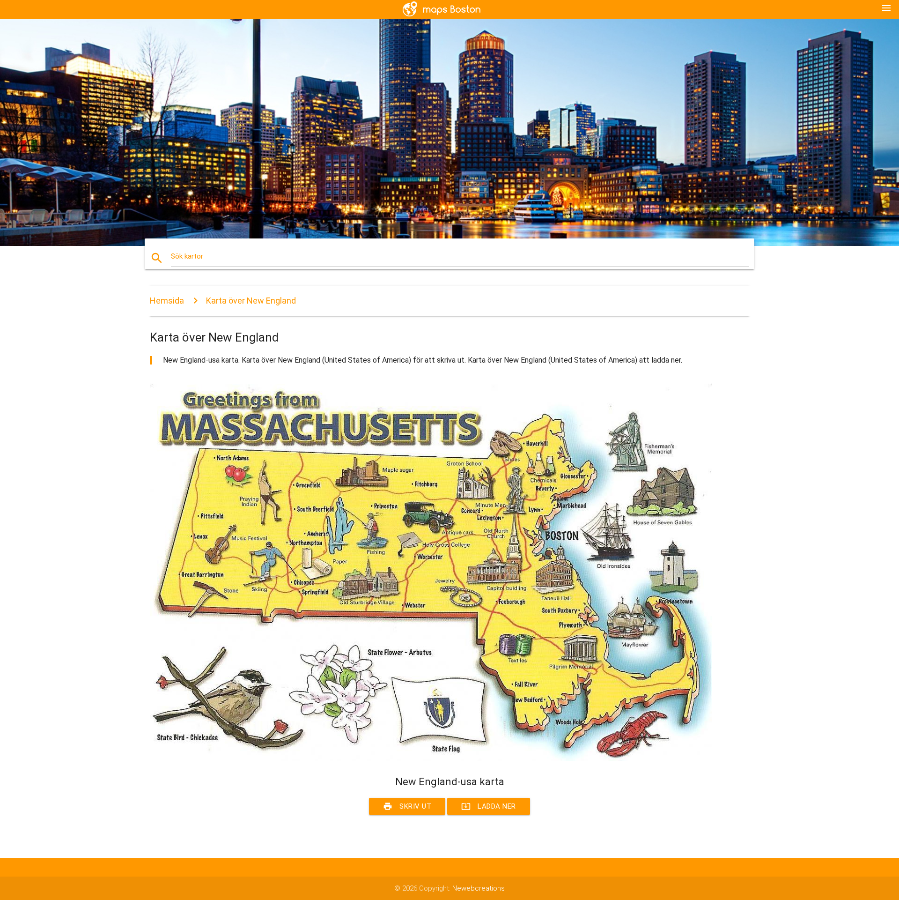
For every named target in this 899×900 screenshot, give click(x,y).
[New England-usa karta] (431, 758)
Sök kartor (187, 256)
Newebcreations (478, 888)
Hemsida (167, 300)
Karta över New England (251, 300)
